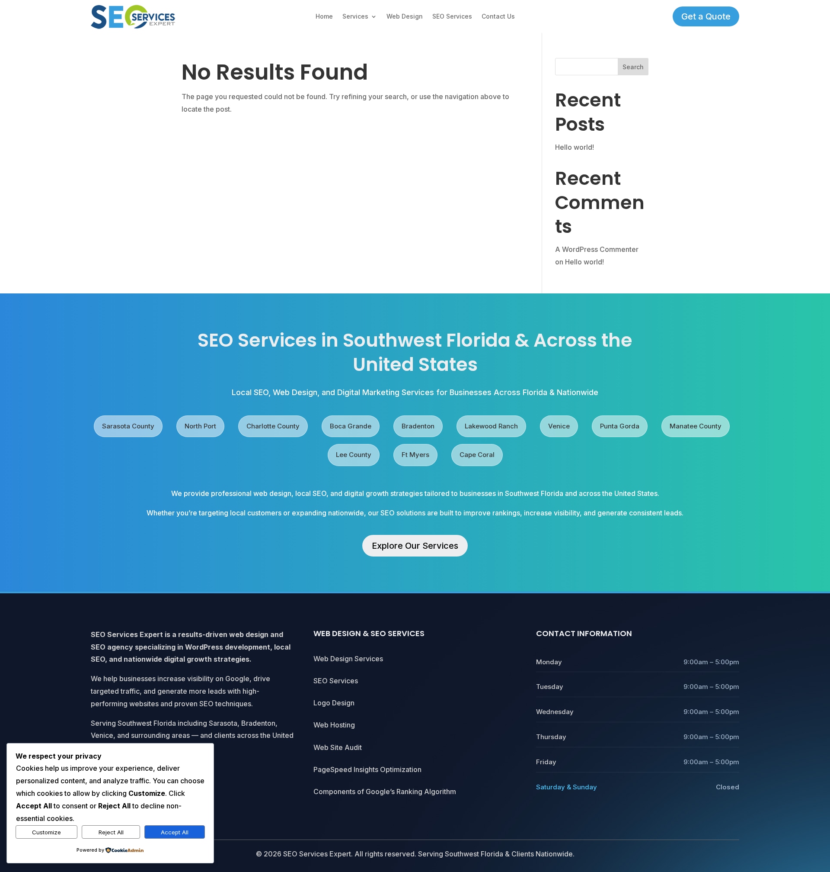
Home (324, 16)
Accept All (174, 832)
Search (633, 67)
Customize (46, 832)
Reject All (111, 832)
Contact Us (498, 16)
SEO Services (452, 16)
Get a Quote (706, 16)
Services (355, 16)
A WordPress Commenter (596, 249)
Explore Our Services (415, 546)
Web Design (404, 16)
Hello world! (574, 147)
